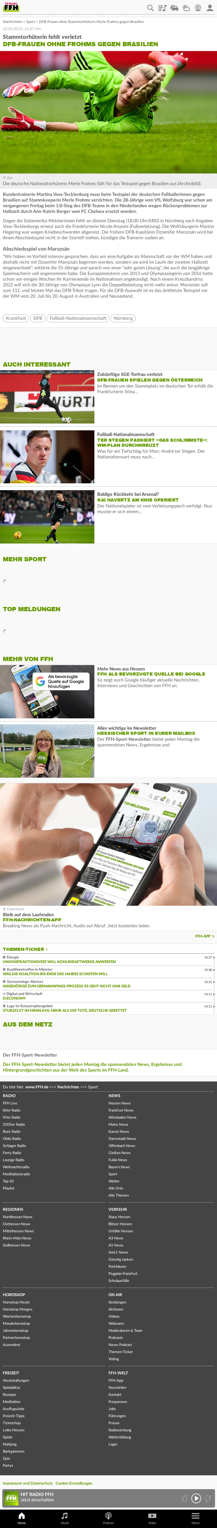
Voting (113, 1359)
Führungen (117, 1416)
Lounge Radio (13, 1160)
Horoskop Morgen (17, 1309)
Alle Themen (118, 1195)
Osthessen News (16, 1224)
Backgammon (13, 1451)
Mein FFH (210, 6)
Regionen (13, 1210)
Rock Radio (11, 1132)
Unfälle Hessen (120, 1231)
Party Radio (12, 1153)
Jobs (112, 1409)
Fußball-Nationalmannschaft (78, 318)
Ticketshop (12, 1423)
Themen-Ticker (23, 949)
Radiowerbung (119, 1430)
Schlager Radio (14, 1146)
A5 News (115, 1245)
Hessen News (119, 1103)
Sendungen (117, 1302)
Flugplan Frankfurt (123, 1274)
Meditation (11, 1402)
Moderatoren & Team (125, 1331)
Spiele (7, 1437)
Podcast (108, 1523)
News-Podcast (120, 1345)
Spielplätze (11, 1388)
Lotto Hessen (13, 1430)
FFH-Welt (118, 1373)
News (114, 1096)
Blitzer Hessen (120, 1224)
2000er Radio (14, 1125)
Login (112, 1444)
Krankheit (16, 318)
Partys (8, 1466)
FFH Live (10, 1103)
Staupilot (174, 6)
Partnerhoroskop (16, 1338)
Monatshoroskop (16, 1324)
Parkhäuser (117, 1267)
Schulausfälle (118, 1281)
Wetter (186, 6)
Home (22, 1523)
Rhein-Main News (17, 1238)
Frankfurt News (121, 1110)
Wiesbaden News (122, 1117)
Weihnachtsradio (16, 1167)
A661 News (118, 1252)
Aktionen (115, 1309)
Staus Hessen (119, 1217)
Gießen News (119, 1153)
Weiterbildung (119, 1437)
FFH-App (203, 936)
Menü (195, 1523)
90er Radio (11, 1117)
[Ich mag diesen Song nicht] (207, 1498)
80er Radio (11, 1110)
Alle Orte (115, 1188)
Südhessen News (16, 1245)
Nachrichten (12, 22)
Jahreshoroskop (15, 1331)
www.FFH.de (36, 1087)
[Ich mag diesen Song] (185, 1498)
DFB (37, 318)
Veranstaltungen (16, 1381)
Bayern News (119, 1167)
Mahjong (10, 1444)
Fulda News (117, 1160)
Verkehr (117, 1210)
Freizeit (11, 1373)
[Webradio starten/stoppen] (196, 1498)
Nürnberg (123, 318)
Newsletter (117, 1388)
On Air (115, 1295)
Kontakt (114, 1395)
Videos (114, 1317)
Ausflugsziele (13, 1409)
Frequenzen (117, 1402)
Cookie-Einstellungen (74, 1483)
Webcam (198, 6)
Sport (30, 22)
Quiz (6, 1459)
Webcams (116, 1324)
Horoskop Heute (16, 1302)
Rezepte (9, 1395)
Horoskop (14, 1295)
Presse (114, 1423)
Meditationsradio (16, 1174)
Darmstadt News (122, 1139)
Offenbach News (121, 1146)
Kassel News (118, 1132)
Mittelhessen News (18, 1231)
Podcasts (115, 1338)
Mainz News (118, 1125)
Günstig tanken (120, 1260)
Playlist (162, 6)
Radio (9, 1096)
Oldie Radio (12, 1139)
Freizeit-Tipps (14, 1416)
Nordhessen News (17, 1217)
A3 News (115, 1238)
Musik (65, 1523)
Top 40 (8, 1181)
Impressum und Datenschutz (28, 1483)
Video (152, 1523)
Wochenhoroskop (17, 1317)
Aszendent (11, 1345)
